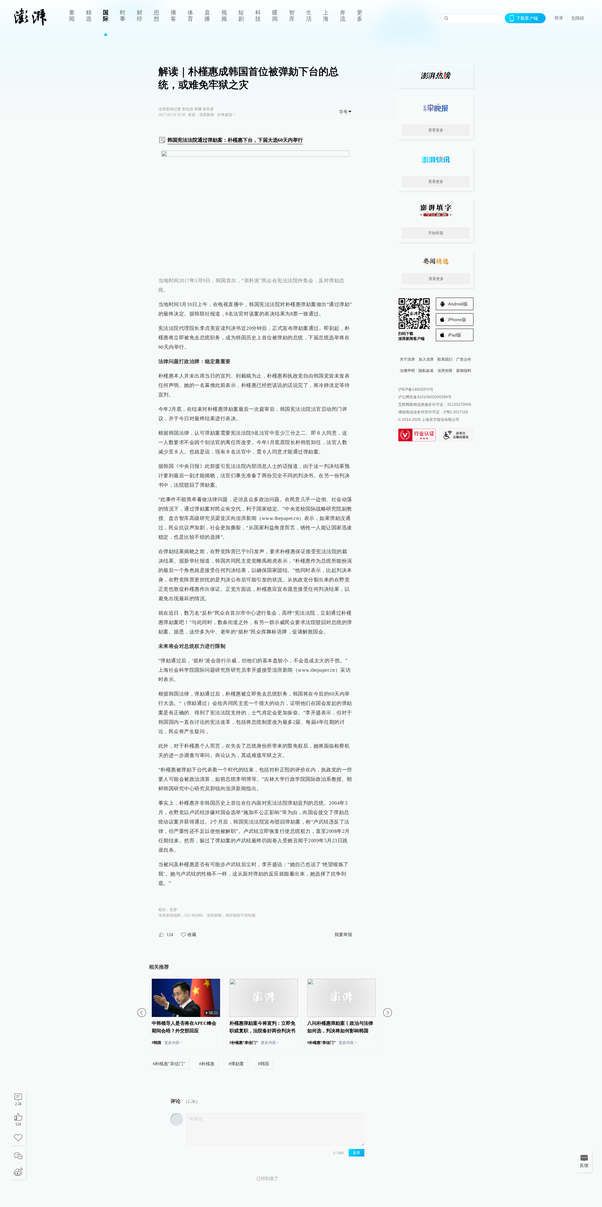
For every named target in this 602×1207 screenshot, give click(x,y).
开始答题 (435, 233)
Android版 (458, 303)
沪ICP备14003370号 (415, 389)
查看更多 (435, 130)
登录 (558, 17)
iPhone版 (457, 319)
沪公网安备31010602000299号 (425, 397)
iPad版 (454, 334)
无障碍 (577, 18)
